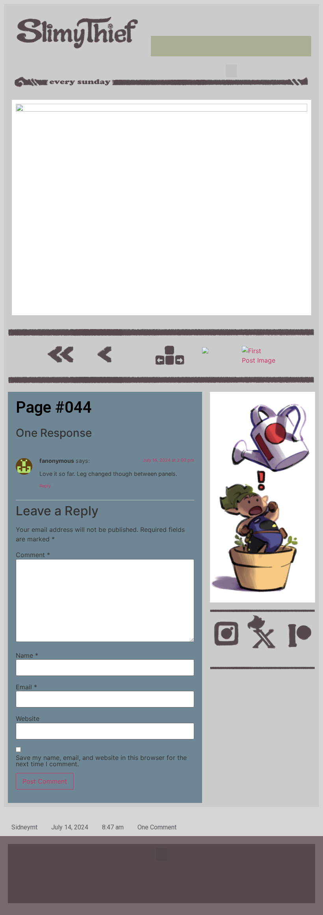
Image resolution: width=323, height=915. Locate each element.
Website (27, 718)
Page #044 (54, 407)
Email (26, 687)
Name (27, 655)
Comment (33, 555)
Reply (45, 485)
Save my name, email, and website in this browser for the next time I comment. (101, 760)
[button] (231, 70)
